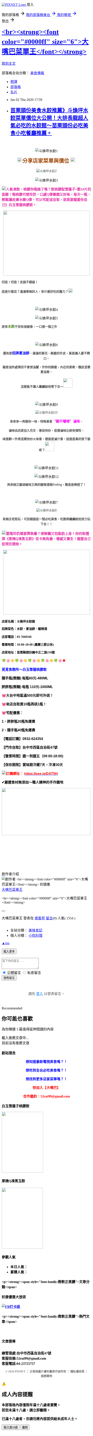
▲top (6, 943)
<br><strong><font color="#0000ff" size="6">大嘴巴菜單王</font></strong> (45, 41)
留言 (49, 918)
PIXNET (20, 1371)
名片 (13, 92)
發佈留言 (9, 978)
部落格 (15, 87)
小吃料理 (35, 935)
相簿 (13, 82)
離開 (25, 1427)
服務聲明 (46, 1376)
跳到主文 (9, 63)
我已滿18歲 (10, 1427)
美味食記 (35, 930)
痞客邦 (40, 918)
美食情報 (37, 73)
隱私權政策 (77, 1371)
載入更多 (9, 951)
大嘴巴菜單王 (12, 889)
